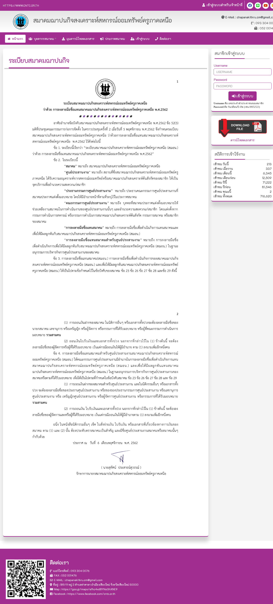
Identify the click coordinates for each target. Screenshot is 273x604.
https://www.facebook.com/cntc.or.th (91, 593)
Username (220, 65)
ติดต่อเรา (164, 39)
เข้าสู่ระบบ (141, 39)
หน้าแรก (16, 39)
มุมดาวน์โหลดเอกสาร (80, 39)
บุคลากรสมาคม (43, 39)
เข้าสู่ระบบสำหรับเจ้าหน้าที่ (223, 5)
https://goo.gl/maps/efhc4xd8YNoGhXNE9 (90, 589)
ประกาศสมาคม (114, 39)
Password (220, 79)
